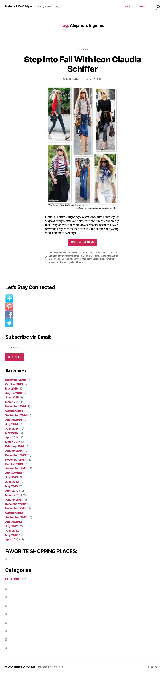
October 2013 (14, 464)
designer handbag (73, 255)
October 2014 (14, 410)
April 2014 (12, 437)
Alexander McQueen (77, 252)
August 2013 (13, 473)
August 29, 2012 (94, 79)
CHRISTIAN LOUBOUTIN (106, 252)
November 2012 (15, 508)
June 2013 (12, 481)
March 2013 (12, 495)
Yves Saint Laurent (76, 262)
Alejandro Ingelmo (57, 252)
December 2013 (15, 455)
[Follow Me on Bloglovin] (45, 298)
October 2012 (14, 512)
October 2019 (14, 384)
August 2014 (13, 419)
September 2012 (16, 517)
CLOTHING (82, 49)
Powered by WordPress (50, 666)
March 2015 (12, 402)
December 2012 (15, 504)
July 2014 (11, 424)
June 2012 (12, 530)
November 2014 (15, 406)
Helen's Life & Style (18, 6)
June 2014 (12, 428)
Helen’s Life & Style (24, 666)
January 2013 (14, 499)
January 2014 (14, 450)
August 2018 (13, 393)
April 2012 (11, 539)
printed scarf (86, 259)
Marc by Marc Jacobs (59, 259)
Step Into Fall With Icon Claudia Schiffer (82, 64)
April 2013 (11, 490)
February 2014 (14, 446)
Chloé (91, 252)
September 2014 (16, 415)
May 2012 (11, 535)
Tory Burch (60, 262)
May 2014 (11, 433)
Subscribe (14, 357)
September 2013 (16, 468)
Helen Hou (74, 79)
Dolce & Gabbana (91, 255)
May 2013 (11, 486)
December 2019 (15, 379)
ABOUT (129, 6)
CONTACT (141, 6)
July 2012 (11, 526)
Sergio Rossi (98, 259)
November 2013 (15, 459)
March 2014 (12, 441)
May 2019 (11, 388)
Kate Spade (112, 255)
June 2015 (12, 397)
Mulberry (74, 259)
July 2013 (11, 477)
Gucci (103, 255)
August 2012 (13, 521)
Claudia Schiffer (56, 255)
